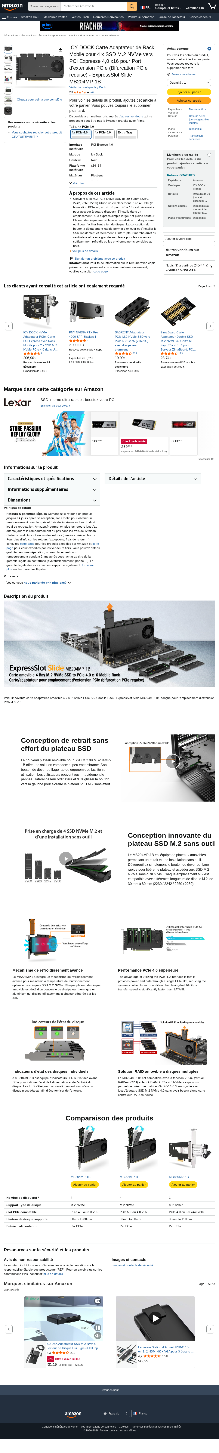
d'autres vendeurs (131, 116)
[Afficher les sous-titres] (97, 1301)
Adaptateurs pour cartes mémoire (99, 35)
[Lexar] (18, 402)
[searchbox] (94, 6)
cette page (100, 271)
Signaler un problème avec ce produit (99, 258)
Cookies (124, 1426)
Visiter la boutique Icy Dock (87, 87)
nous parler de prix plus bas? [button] (46, 582)
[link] (41, 341)
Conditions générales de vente (60, 1426)
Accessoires (28, 35)
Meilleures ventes (55, 17)
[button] (9, 17)
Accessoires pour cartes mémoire (57, 35)
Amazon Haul (30, 17)
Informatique (11, 35)
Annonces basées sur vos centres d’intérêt (156, 1426)
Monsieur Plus (197, 109)
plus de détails (53, 1273)
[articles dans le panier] (212, 6)
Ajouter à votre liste (179, 238)
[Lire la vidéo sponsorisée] (155, 1318)
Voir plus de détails (85, 251)
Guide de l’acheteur (172, 17)
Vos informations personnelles (98, 1426)
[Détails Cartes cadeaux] (213, 17)
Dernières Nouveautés (108, 17)
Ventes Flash (80, 17)
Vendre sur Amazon (141, 17)
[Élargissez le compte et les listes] (181, 8)
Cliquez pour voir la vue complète (39, 99)
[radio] (8, 49)
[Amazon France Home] (73, 1415)
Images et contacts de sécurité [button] (132, 1265)
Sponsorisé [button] (204, 458)
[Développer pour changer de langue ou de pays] (151, 8)
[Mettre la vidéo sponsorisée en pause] (97, 1328)
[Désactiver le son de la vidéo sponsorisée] (97, 1336)
